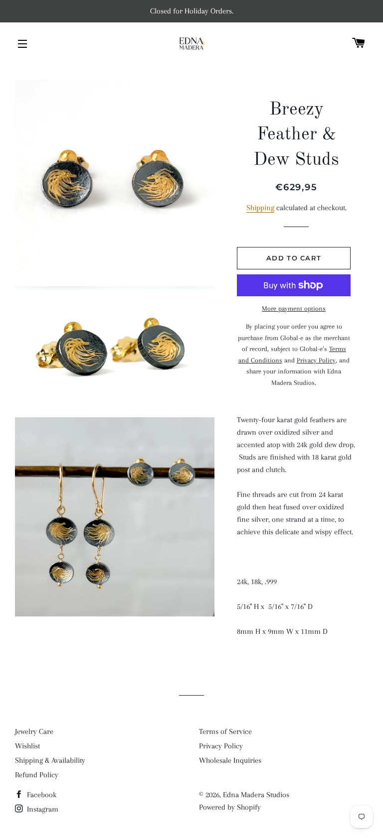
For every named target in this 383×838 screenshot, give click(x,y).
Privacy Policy (221, 745)
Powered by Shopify (230, 807)
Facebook (40, 794)
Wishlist (27, 745)
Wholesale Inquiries (230, 760)
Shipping (260, 207)
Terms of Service (225, 731)
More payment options (294, 308)
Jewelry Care (34, 731)
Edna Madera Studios (256, 794)
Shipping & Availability (50, 760)
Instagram (41, 809)
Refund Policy (36, 774)
